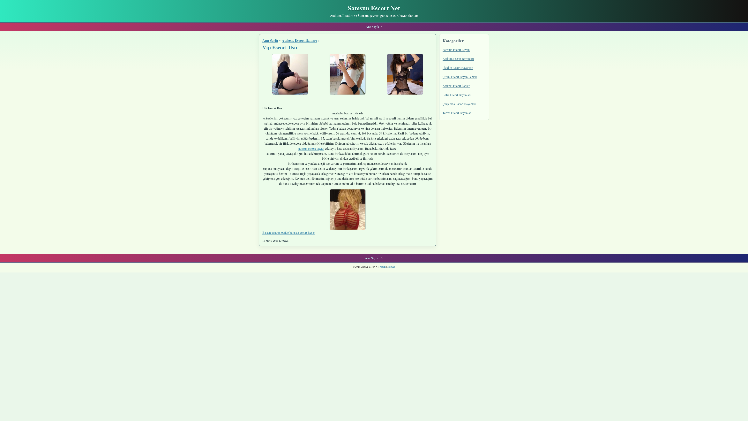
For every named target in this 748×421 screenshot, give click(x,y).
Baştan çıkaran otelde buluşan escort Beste (288, 232)
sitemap (391, 266)
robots (383, 266)
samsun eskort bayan (311, 148)
